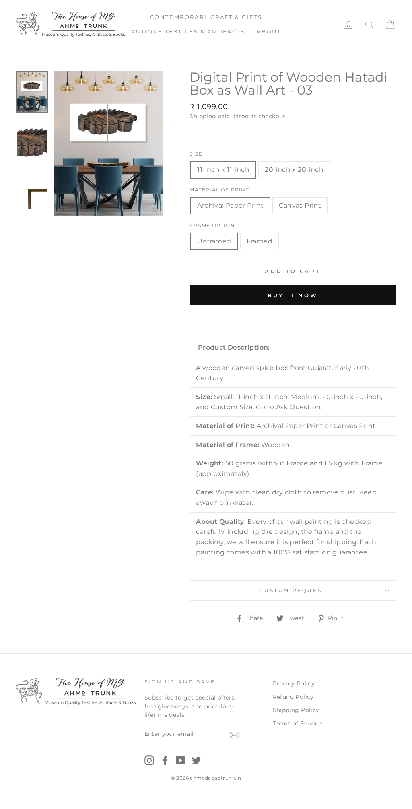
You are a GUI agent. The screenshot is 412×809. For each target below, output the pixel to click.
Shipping (203, 116)
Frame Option (212, 225)
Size (196, 154)
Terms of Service (297, 723)
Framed (259, 241)
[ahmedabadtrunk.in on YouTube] (180, 760)
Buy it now (293, 295)
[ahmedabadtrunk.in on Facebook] (165, 760)
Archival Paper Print (230, 205)
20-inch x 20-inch (294, 169)
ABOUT (269, 31)
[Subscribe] (234, 734)
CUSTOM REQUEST (292, 590)
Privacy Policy (294, 683)
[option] (108, 143)
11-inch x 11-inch (223, 169)
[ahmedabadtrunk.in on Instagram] (149, 760)
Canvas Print (300, 205)
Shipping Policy (296, 710)
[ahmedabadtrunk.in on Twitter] (196, 760)
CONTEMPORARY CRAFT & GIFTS (206, 17)
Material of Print (219, 190)
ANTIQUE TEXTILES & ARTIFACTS (188, 31)
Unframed (214, 241)
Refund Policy (293, 697)
